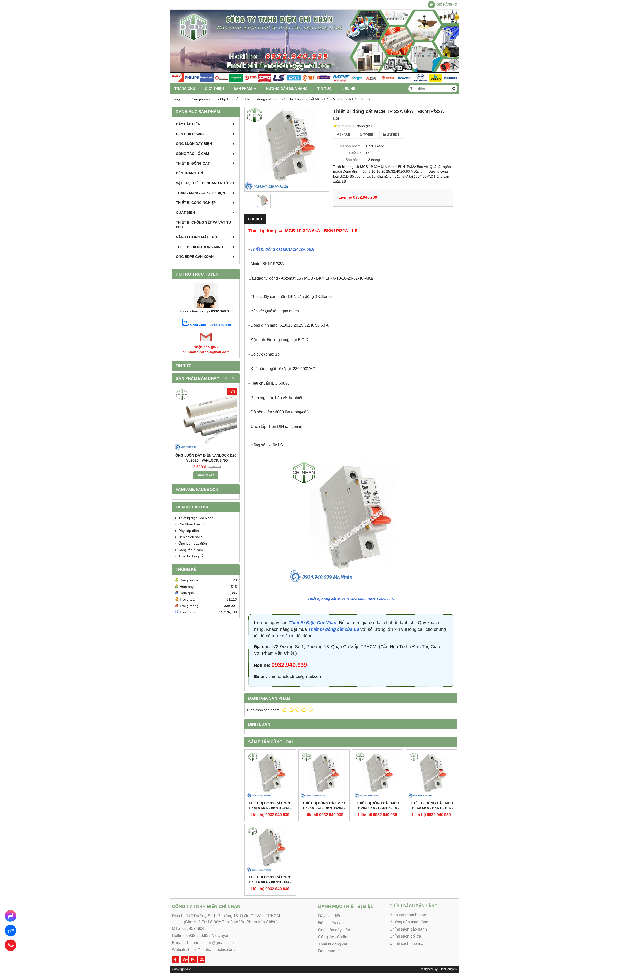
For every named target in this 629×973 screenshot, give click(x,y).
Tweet (368, 134)
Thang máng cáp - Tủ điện (200, 193)
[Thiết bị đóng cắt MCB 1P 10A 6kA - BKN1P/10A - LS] (270, 850)
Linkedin (393, 134)
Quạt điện (185, 212)
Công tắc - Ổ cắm (192, 153)
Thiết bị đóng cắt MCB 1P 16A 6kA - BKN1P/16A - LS (431, 808)
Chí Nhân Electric (191, 524)
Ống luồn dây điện (194, 144)
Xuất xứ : (356, 153)
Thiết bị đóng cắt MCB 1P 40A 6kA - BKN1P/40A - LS (270, 808)
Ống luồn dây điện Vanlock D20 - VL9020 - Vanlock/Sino (205, 457)
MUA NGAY (205, 475)
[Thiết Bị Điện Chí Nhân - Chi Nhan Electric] (314, 82)
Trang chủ (184, 89)
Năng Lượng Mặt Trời (197, 237)
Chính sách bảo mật (406, 943)
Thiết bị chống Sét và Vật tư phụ (203, 224)
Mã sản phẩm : (351, 146)
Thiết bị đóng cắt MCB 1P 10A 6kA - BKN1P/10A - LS (270, 882)
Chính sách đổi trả (405, 936)
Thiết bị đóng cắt (193, 163)
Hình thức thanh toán (407, 915)
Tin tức (324, 89)
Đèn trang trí (189, 173)
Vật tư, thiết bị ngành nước (203, 183)
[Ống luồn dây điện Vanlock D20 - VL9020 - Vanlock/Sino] (206, 419)
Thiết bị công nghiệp (196, 203)
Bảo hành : (354, 160)
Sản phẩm (243, 89)
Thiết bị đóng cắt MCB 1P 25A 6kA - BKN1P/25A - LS (323, 808)
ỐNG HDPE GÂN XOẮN (195, 257)
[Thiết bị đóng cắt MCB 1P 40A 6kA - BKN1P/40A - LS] (270, 775)
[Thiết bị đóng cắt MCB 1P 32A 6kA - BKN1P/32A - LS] (287, 149)
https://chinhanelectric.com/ (211, 949)
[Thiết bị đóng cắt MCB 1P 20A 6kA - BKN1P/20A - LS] (378, 775)
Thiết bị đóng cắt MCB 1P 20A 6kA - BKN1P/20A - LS (377, 808)
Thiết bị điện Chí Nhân (195, 518)
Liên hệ (348, 89)
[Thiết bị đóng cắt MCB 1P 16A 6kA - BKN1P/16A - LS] (431, 775)
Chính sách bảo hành (408, 929)
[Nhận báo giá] (206, 342)
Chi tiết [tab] (255, 219)
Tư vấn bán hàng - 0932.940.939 (206, 311)
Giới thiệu (214, 89)
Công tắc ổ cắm (190, 550)
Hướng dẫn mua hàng (287, 89)
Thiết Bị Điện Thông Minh (199, 247)
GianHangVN (448, 969)
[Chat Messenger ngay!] (10, 915)
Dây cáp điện (188, 124)
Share (344, 134)
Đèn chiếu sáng (190, 134)
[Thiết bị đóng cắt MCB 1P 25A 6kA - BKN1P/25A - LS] (324, 775)
